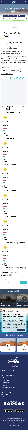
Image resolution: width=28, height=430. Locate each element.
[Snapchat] (12, 403)
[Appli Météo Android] (19, 411)
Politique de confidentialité (9, 420)
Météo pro (4, 397)
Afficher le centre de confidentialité (14, 422)
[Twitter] (8, 403)
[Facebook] (5, 403)
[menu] (2, 2)
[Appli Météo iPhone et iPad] (8, 411)
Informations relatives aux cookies (14, 418)
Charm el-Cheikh (10, 5)
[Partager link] (23, 78)
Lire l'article (21, 330)
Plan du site (21, 416)
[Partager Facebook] (10, 78)
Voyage (1, 5)
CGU (13, 416)
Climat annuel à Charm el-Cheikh (10, 70)
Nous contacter (5, 385)
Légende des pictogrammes (9, 387)
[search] (26, 2)
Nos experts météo (6, 373)
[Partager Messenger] (17, 78)
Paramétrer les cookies (21, 420)
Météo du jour (5, 68)
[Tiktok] (23, 403)
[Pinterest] (19, 403)
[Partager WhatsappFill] (20, 78)
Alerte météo (4, 378)
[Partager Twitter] (14, 78)
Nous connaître (5, 380)
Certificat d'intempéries (7, 375)
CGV (17, 416)
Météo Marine (5, 394)
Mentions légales (7, 416)
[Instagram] (15, 403)
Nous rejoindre (5, 382)
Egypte (5, 5)
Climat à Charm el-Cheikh (10, 16)
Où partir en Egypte (7, 73)
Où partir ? (21, 16)
